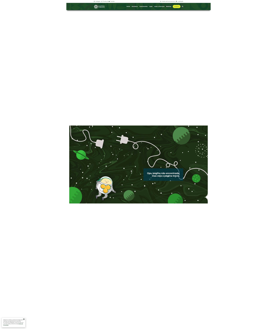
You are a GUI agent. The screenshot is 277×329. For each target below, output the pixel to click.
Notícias (168, 6)
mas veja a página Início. (166, 176)
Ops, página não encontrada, (163, 173)
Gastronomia (143, 6)
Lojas (150, 6)
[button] (23, 319)
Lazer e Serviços (159, 6)
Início (128, 6)
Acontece (135, 6)
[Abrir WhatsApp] (273, 325)
